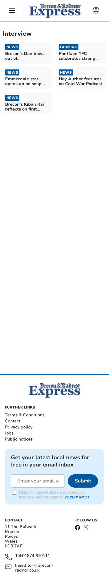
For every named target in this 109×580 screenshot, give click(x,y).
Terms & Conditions (25, 415)
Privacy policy (18, 427)
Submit (83, 481)
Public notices (19, 439)
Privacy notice (76, 497)
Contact (12, 421)
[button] (12, 10)
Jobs (9, 433)
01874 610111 (36, 556)
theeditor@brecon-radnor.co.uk (34, 568)
